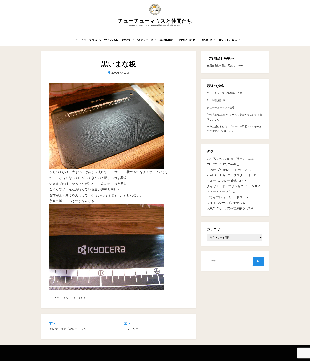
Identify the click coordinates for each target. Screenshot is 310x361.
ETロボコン (239, 170)
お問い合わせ (187, 39)
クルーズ (213, 181)
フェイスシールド (219, 202)
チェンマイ (253, 186)
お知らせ (206, 39)
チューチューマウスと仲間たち (155, 21)
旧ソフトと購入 (227, 39)
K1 (250, 170)
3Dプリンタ (215, 159)
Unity (222, 175)
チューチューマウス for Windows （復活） (102, 39)
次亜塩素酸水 (236, 208)
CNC (222, 164)
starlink (212, 175)
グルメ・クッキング (74, 298)
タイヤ (242, 181)
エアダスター (236, 175)
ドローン (242, 197)
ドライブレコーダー (220, 197)
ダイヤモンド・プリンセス (225, 186)
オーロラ (254, 175)
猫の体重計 (166, 39)
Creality (233, 164)
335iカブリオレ (235, 159)
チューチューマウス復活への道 (224, 93)
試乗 (250, 208)
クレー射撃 (228, 181)
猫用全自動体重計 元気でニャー (225, 65)
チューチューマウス (220, 191)
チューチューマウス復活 (220, 107)
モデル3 (238, 202)
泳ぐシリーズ (145, 39)
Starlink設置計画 (216, 100)
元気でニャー (216, 208)
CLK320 (212, 164)
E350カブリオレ (218, 170)
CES (251, 159)
